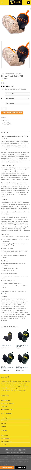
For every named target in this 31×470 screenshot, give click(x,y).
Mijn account (4, 435)
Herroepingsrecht (5, 418)
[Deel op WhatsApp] (2, 123)
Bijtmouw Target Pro (6, 345)
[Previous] (2, 37)
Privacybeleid (4, 406)
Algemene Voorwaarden (7, 403)
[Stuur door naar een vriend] (10, 123)
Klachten (3, 423)
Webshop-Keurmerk (6, 441)
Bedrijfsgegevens (5, 400)
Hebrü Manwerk (10, 73)
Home (2, 73)
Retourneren (4, 421)
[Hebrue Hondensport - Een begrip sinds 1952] (15, 2)
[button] (2, 2)
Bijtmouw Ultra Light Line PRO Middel (22, 368)
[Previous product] (5, 83)
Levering (3, 444)
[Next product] (2, 83)
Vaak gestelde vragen (6, 409)
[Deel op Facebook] (5, 123)
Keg (2, 98)
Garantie (3, 426)
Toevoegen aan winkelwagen (12, 113)
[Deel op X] (8, 123)
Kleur (2, 103)
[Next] (6, 37)
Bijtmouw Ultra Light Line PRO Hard (22, 346)
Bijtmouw (18, 73)
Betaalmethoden (5, 438)
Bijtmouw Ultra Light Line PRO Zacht (7, 368)
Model (2, 93)
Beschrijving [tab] (4, 132)
